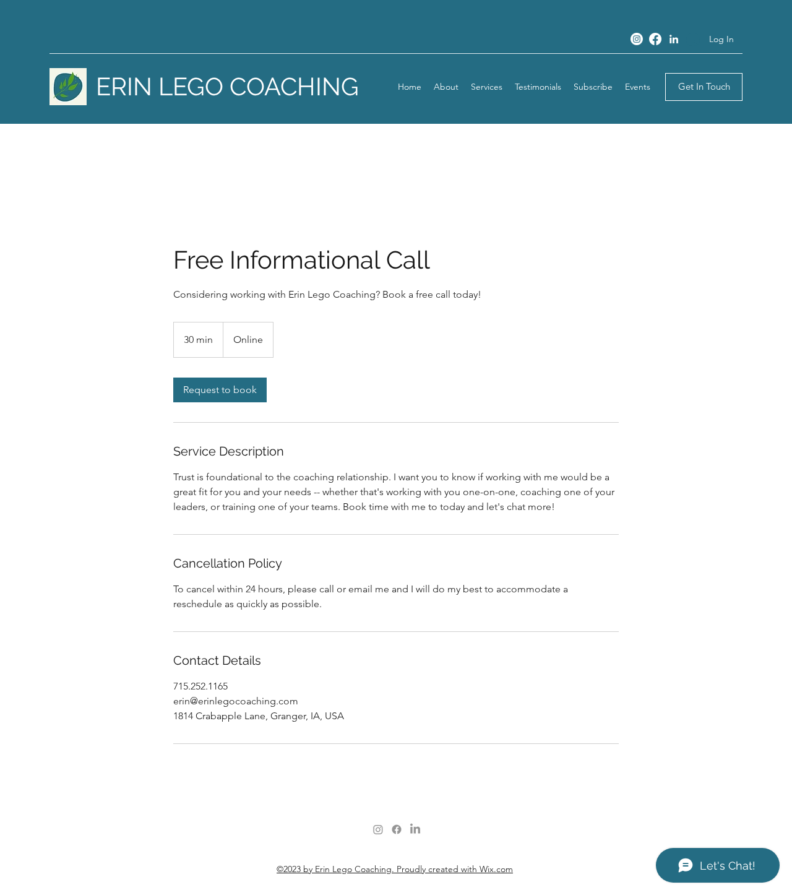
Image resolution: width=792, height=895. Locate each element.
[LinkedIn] (674, 39)
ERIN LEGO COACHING (227, 86)
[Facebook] (655, 39)
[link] (220, 390)
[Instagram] (637, 39)
